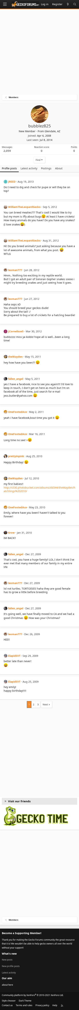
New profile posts (11, 966)
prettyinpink (16, 456)
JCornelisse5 (16, 331)
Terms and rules (24, 1005)
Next (45, 704)
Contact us (7, 1005)
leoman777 (15, 270)
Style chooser (9, 1000)
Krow (11, 532)
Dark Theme (25, 1000)
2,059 (7, 151)
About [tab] (58, 168)
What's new (9, 953)
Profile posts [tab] (9, 168)
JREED (11, 181)
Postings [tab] (46, 168)
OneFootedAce (17, 412)
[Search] (74, 4)
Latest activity (9, 972)
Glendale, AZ (52, 131)
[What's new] (67, 4)
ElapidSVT (14, 656)
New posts (7, 959)
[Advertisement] (39, 52)
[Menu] (5, 4)
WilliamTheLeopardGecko (24, 207)
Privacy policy (42, 1005)
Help (54, 1005)
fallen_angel (15, 379)
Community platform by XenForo (32, 995)
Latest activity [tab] (29, 168)
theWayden (15, 356)
